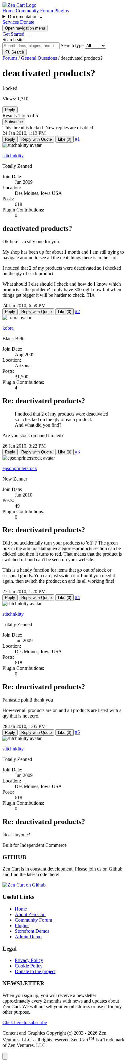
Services (10, 22)
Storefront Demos (32, 931)
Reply (10, 109)
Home (8, 10)
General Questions (39, 58)
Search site (12, 39)
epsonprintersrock (19, 468)
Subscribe (14, 121)
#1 (77, 139)
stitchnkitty (13, 155)
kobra (8, 328)
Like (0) (64, 139)
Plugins (61, 10)
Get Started (16, 34)
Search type (72, 45)
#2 (77, 311)
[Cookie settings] (4, 1056)
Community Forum (34, 10)
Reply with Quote (36, 139)
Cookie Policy (29, 965)
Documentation (25, 16)
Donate (27, 22)
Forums (9, 58)
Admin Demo (28, 936)
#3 (77, 451)
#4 (77, 597)
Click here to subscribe (24, 1022)
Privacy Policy (29, 960)
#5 (77, 732)
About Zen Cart (30, 914)
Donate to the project (35, 971)
